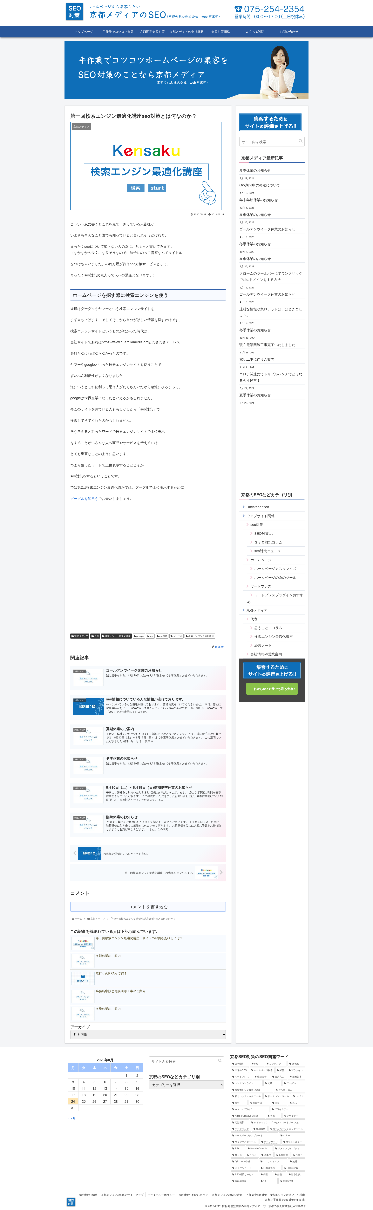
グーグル (177, 636)
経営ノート (263, 645)
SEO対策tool (264, 533)
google (140, 636)
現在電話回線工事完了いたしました (267, 344)
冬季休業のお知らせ (255, 243)
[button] (300, 141)
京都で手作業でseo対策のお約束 (285, 1199)
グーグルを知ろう (84, 498)
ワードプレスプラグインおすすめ (275, 598)
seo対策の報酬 (88, 1195)
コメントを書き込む (148, 906)
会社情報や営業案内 (266, 653)
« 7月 (72, 1117)
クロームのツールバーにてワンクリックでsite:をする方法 (270, 276)
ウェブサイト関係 (261, 515)
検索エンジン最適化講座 (117, 636)
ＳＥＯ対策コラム (268, 541)
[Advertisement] (148, 531)
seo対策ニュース (267, 550)
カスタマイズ (275, 568)
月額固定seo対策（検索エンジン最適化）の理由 (275, 1195)
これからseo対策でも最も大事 (272, 689)
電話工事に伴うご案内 (256, 359)
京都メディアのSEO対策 (227, 1195)
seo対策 (163, 636)
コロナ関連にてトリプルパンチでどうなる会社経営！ (270, 377)
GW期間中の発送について (259, 184)
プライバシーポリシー (161, 1195)
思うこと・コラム (268, 627)
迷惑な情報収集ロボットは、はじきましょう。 (270, 312)
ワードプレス (260, 586)
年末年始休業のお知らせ (258, 199)
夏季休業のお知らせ (255, 170)
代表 (96, 636)
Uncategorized (258, 506)
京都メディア (81, 636)
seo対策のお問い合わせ (193, 1195)
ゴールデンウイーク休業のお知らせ (267, 228)
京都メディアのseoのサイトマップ (122, 1195)
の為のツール (275, 577)
